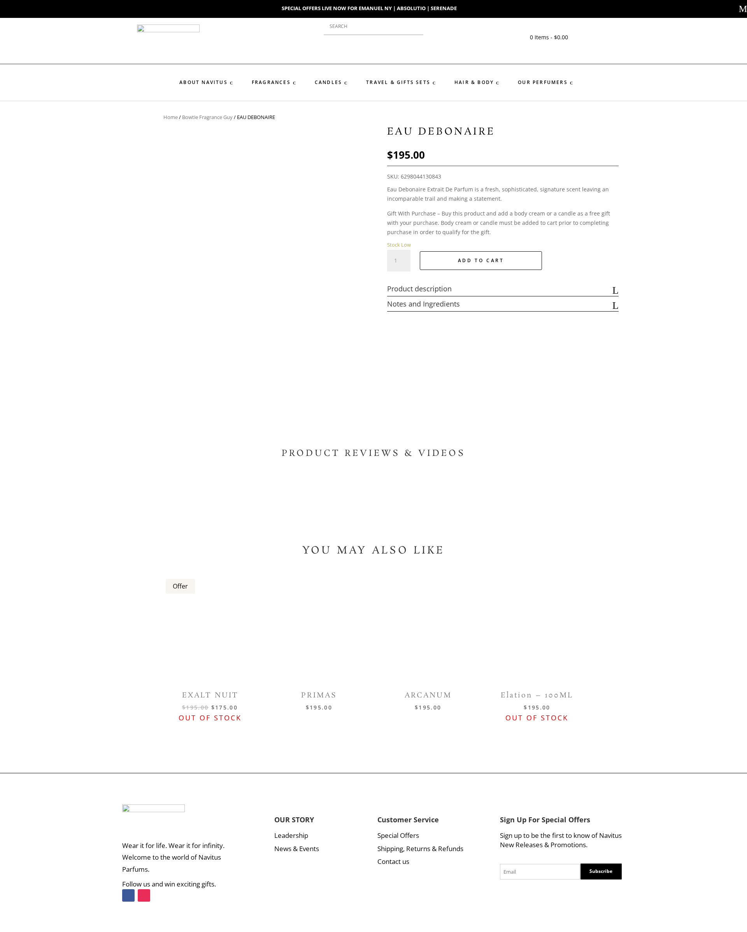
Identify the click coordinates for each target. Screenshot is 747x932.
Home (170, 117)
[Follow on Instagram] (144, 895)
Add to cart (481, 260)
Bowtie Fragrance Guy (207, 117)
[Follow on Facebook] (128, 895)
